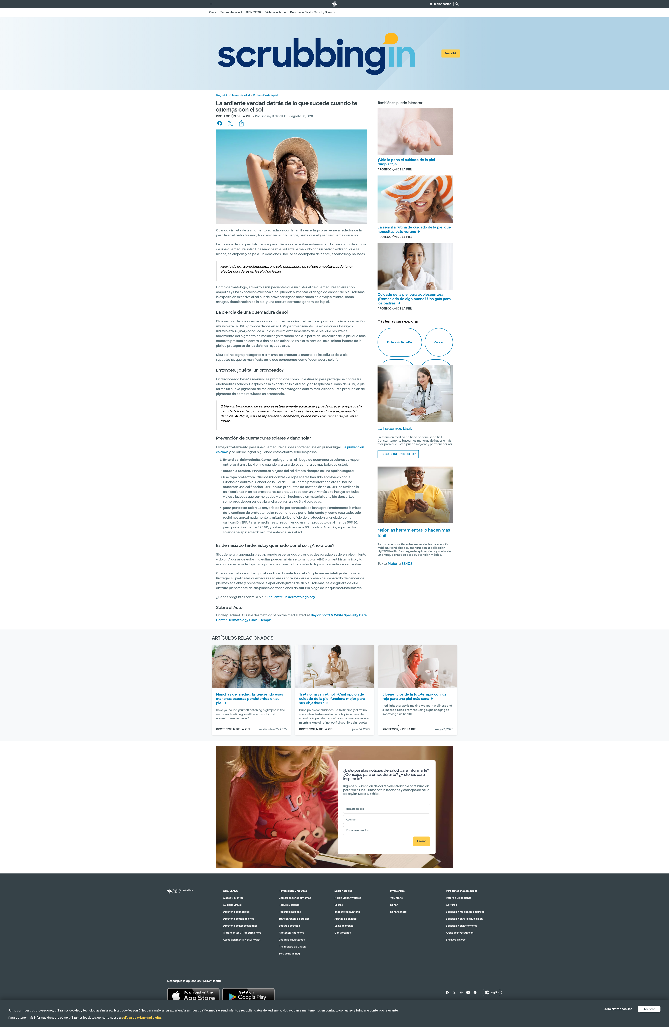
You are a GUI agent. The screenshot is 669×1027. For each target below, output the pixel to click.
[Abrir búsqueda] (457, 4)
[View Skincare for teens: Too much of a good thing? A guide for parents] (415, 266)
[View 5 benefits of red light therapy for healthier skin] (417, 666)
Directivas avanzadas (292, 939)
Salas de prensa (343, 925)
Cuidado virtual (232, 904)
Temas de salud (241, 95)
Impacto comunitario (347, 911)
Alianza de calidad (345, 918)
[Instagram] (461, 992)
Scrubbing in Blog (289, 953)
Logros (338, 904)
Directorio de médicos (236, 911)
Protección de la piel (265, 95)
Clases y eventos (233, 897)
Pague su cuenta (289, 904)
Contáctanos (342, 932)
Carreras (451, 904)
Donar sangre (398, 911)
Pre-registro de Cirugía (292, 946)
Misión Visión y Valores (347, 897)
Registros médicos (290, 911)
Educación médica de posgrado (465, 911)
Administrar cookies (618, 1009)
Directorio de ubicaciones (238, 918)
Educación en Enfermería (461, 925)
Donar (394, 904)
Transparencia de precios (294, 918)
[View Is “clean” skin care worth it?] (415, 131)
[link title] (334, 4)
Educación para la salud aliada (464, 918)
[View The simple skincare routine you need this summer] (415, 199)
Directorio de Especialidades (240, 925)
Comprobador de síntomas (295, 897)
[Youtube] (468, 992)
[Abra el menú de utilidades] (211, 4)
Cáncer (438, 342)
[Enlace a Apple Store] (193, 996)
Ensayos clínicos (456, 939)
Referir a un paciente (458, 897)
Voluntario (396, 897)
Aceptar (649, 1009)
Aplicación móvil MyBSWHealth (241, 939)
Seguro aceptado (289, 925)
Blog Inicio (222, 95)
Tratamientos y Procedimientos (242, 932)
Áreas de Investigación (460, 932)
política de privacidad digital (141, 1018)
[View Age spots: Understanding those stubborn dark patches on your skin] (251, 666)
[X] (454, 992)
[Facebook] (446, 992)
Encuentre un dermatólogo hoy (291, 597)
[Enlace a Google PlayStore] (248, 996)
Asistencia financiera (291, 932)
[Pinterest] (475, 992)
